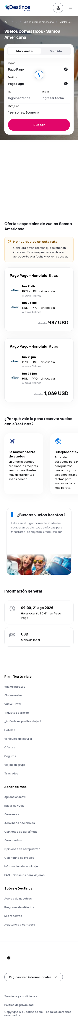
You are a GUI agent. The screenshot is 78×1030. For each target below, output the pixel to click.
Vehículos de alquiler (18, 739)
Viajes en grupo (15, 765)
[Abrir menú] (70, 8)
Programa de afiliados (19, 907)
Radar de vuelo (14, 805)
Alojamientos (13, 695)
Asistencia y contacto (19, 924)
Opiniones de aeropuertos (22, 849)
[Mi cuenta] (58, 8)
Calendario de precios (19, 858)
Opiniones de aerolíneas (20, 832)
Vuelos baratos (14, 686)
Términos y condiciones (20, 996)
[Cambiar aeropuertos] (39, 75)
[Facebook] (8, 958)
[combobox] (34, 69)
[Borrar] (65, 69)
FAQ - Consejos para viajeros (24, 875)
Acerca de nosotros (18, 898)
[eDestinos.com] (9, 21)
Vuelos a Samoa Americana (39, 21)
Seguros (10, 756)
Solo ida (56, 51)
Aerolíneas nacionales (19, 823)
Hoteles (9, 730)
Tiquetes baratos (16, 713)
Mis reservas (13, 916)
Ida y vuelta (24, 51)
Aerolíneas (11, 814)
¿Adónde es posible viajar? (22, 721)
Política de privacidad (19, 1005)
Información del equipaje (21, 866)
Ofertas (9, 747)
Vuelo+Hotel (12, 704)
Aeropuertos (13, 840)
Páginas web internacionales (30, 977)
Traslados (11, 773)
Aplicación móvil (15, 797)
